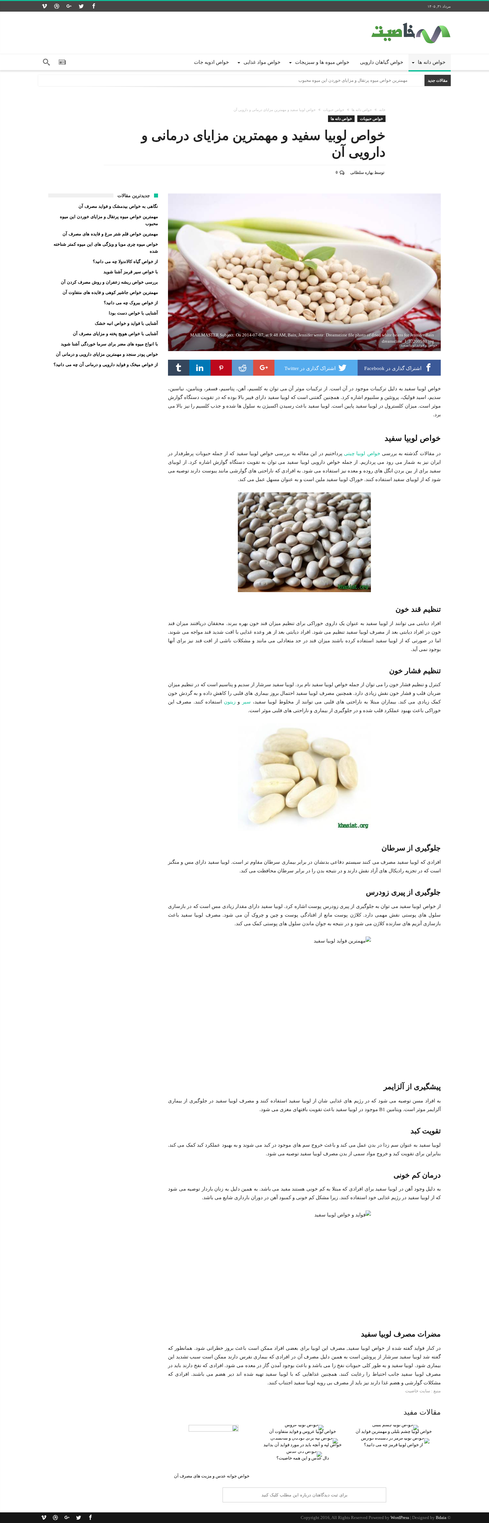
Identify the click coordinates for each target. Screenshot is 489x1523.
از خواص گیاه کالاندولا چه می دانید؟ (125, 261)
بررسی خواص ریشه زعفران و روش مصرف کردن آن (109, 282)
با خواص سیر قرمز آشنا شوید (130, 271)
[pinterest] (221, 368)
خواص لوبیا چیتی (362, 453)
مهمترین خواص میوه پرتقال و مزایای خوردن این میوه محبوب (353, 80)
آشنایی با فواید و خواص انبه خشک (126, 323)
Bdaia (441, 1517)
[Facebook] (93, 6)
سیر (246, 701)
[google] (263, 368)
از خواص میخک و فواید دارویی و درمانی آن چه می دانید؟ (106, 364)
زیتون (230, 701)
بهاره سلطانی (361, 172)
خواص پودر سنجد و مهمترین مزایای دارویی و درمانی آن (107, 354)
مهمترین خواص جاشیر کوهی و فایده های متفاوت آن (110, 292)
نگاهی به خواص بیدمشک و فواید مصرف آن (118, 206)
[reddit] (242, 368)
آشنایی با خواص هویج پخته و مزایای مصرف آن (115, 333)
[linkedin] (200, 368)
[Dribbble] (56, 6)
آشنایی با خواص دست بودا (133, 313)
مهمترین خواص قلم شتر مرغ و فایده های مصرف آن (110, 233)
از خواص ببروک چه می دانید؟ (131, 302)
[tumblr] (178, 368)
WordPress (400, 1517)
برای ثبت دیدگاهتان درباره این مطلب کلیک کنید (304, 1494)
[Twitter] (81, 6)
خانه (382, 110)
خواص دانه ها (362, 110)
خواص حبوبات (333, 110)
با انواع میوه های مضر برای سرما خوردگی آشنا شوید (109, 343)
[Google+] (69, 6)
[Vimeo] (44, 6)
